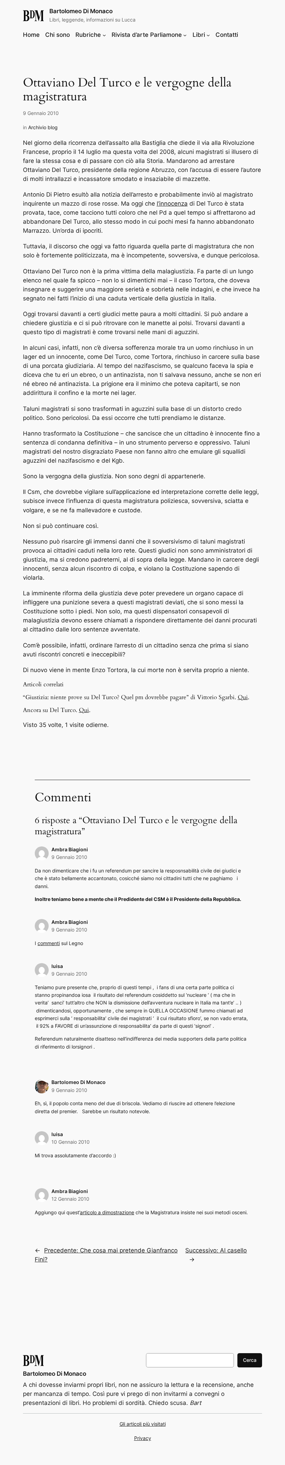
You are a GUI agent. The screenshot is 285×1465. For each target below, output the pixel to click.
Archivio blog (43, 127)
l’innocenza (172, 203)
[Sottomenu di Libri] (208, 34)
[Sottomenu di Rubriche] (104, 34)
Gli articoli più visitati (143, 1424)
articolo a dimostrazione (107, 1212)
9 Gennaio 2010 (69, 857)
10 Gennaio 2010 (70, 1142)
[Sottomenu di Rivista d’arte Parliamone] (185, 34)
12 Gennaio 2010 (70, 1199)
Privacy (142, 1438)
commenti (49, 943)
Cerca (249, 1360)
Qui (243, 697)
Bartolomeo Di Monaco (81, 11)
